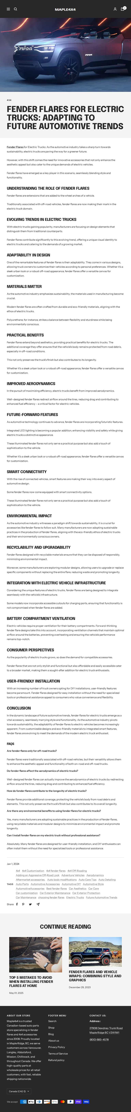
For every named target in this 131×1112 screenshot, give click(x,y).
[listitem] (17, 904)
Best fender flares (56, 888)
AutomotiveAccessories (30, 888)
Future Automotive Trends (101, 897)
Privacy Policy (56, 1047)
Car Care (93, 888)
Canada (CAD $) (17, 1091)
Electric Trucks (75, 897)
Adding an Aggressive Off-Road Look (37, 875)
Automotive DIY (71, 884)
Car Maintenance (26, 897)
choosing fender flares (51, 897)
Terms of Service (58, 1053)
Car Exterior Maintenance (55, 893)
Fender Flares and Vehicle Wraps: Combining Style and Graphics (95, 976)
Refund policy (56, 1060)
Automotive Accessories (45, 884)
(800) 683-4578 (99, 1039)
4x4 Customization (33, 870)
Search (52, 1021)
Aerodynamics (95, 875)
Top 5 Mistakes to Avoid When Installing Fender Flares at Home (31, 982)
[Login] (115, 9)
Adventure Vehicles (72, 875)
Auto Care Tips (87, 879)
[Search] (15, 9)
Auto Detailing (107, 879)
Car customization (27, 893)
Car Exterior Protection (86, 893)
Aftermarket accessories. (30, 879)
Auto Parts (22, 884)
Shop (51, 1027)
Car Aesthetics (77, 888)
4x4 (9, 100)
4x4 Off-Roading (77, 870)
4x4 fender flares (56, 870)
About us (53, 1040)
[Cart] (122, 9)
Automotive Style (93, 884)
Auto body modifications (62, 879)
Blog (51, 1034)
